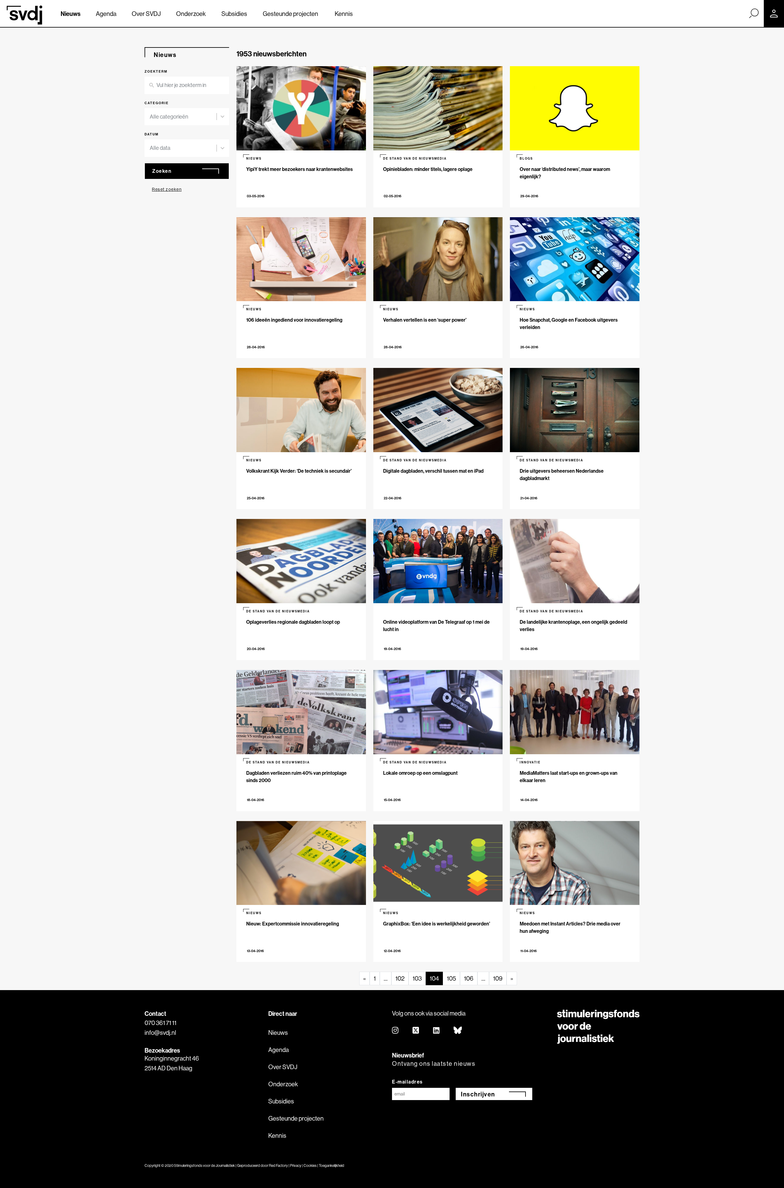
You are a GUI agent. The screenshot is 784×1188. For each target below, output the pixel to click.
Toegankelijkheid (331, 1165)
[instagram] (395, 1031)
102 (400, 978)
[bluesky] (458, 1031)
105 (451, 978)
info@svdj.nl (160, 1032)
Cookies (310, 1165)
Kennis (344, 13)
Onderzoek (191, 13)
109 (498, 978)
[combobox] (187, 117)
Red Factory (278, 1165)
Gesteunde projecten (290, 13)
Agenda (106, 13)
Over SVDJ (146, 13)
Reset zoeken (167, 189)
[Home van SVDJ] (24, 15)
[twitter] (416, 1031)
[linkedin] (436, 1031)
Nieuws (71, 13)
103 (417, 978)
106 (468, 978)
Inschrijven (478, 1094)
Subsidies (234, 13)
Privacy (295, 1165)
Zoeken (162, 171)
